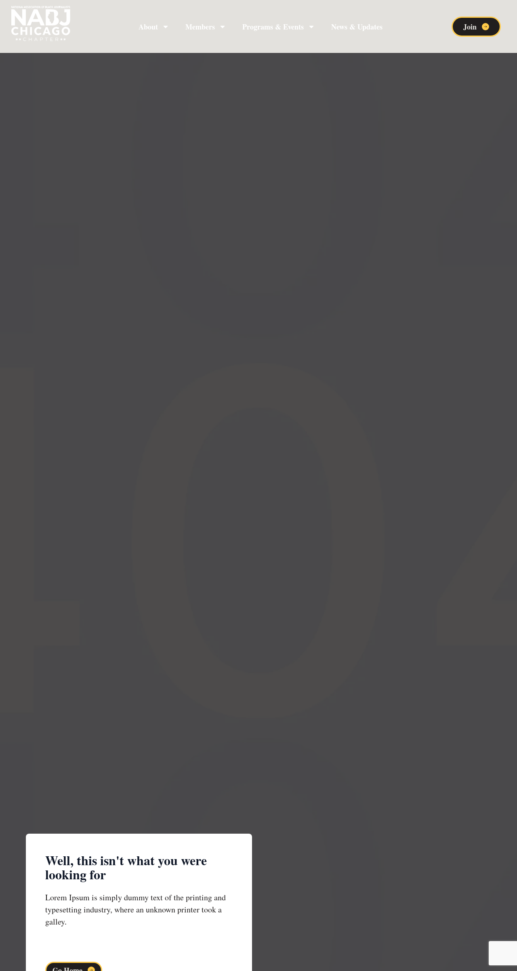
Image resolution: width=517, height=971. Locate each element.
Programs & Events (273, 26)
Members (200, 26)
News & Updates (356, 26)
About (148, 26)
